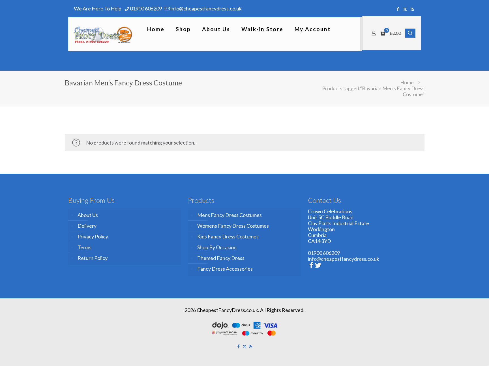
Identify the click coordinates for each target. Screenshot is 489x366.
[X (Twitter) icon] (405, 9)
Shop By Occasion (217, 247)
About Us (88, 215)
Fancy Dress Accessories (225, 269)
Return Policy (93, 258)
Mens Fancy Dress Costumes (229, 215)
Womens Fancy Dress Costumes (233, 226)
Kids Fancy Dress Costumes (228, 236)
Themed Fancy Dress (220, 258)
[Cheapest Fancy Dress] (103, 34)
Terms (84, 247)
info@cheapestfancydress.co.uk (206, 8)
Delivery (87, 226)
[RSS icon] (412, 9)
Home (407, 82)
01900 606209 (146, 8)
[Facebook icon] (398, 9)
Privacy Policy (93, 236)
